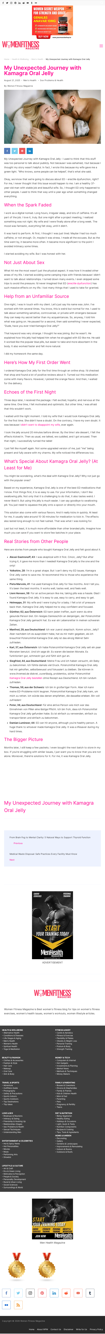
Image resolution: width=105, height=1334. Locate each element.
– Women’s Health (10, 1043)
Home (31, 1329)
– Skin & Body (8, 1074)
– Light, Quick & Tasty (65, 1124)
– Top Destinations (10, 1101)
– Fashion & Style (9, 1063)
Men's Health (30, 80)
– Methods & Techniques (66, 1071)
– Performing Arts (10, 1154)
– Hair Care (7, 1066)
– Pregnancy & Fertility (65, 1104)
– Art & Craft (7, 1168)
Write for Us (81, 1329)
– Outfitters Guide (10, 1088)
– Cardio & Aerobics (64, 1033)
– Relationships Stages (12, 1124)
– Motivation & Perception (13, 1174)
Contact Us (56, 1329)
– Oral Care (7, 1071)
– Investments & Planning (66, 1066)
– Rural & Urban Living (12, 1182)
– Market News (62, 1068)
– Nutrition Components (65, 1127)
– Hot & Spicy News (11, 1143)
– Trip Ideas (7, 1104)
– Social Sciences (10, 1185)
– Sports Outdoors (10, 1099)
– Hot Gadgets (61, 1063)
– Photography (8, 1091)
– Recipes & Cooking (64, 1129)
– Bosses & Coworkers (65, 1085)
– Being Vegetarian (63, 1116)
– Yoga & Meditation (11, 1049)
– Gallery (59, 1141)
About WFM (42, 1329)
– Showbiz (6, 1157)
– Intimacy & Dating (10, 1118)
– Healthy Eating (62, 1118)
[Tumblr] (32, 3)
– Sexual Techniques (11, 1129)
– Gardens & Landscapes (66, 1144)
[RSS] (18, 1305)
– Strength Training (63, 1049)
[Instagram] (11, 3)
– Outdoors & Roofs (63, 1152)
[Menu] (101, 46)
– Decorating (61, 1138)
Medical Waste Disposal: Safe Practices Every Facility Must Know (43, 854)
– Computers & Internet (65, 1060)
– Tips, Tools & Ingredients (67, 1132)
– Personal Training (63, 1043)
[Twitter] (7, 3)
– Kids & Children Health (66, 1093)
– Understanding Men (11, 1132)
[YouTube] (28, 3)
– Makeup (6, 1068)
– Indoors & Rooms (63, 1149)
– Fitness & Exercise (64, 1035)
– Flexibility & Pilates (64, 1038)
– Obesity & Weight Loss (66, 1041)
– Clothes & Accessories (12, 1060)
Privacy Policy (96, 1329)
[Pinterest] (15, 3)
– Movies (6, 1149)
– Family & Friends (63, 1091)
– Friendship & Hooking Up (14, 1121)
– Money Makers (62, 1074)
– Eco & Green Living (11, 1171)
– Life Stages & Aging (11, 1038)
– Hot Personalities (10, 1146)
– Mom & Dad (61, 1096)
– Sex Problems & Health (13, 1127)
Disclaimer (68, 1329)
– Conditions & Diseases (12, 1035)
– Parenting (60, 1099)
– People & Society (10, 1176)
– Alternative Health (10, 1033)
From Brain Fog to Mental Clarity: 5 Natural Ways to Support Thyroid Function (50, 837)
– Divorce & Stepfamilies (66, 1088)
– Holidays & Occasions (65, 1121)
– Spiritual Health (9, 1046)
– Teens (58, 1107)
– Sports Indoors (9, 1096)
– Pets (58, 1101)
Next (12, 859)
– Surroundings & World (12, 1187)
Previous (18, 843)
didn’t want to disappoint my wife (40, 424)
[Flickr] (36, 3)
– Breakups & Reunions (12, 1116)
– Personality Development (14, 1179)
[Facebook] (3, 3)
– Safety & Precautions (12, 1093)
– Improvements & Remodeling (68, 1146)
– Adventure (7, 1085)
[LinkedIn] (19, 3)
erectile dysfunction (79, 283)
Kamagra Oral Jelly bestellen (26, 678)
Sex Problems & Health (51, 80)
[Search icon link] (101, 3)
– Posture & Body (63, 1046)
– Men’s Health (8, 1041)
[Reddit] (24, 3)
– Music (5, 1152)
